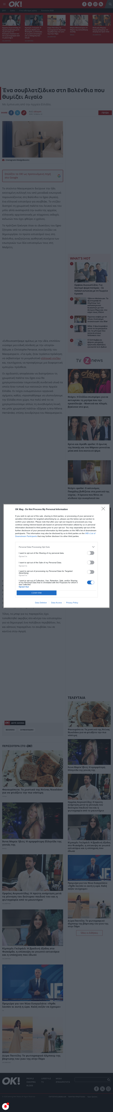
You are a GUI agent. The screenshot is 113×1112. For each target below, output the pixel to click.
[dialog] (56, 556)
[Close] (104, 509)
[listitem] (56, 546)
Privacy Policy (72, 603)
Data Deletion (41, 603)
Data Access (56, 603)
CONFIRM (37, 593)
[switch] (90, 553)
